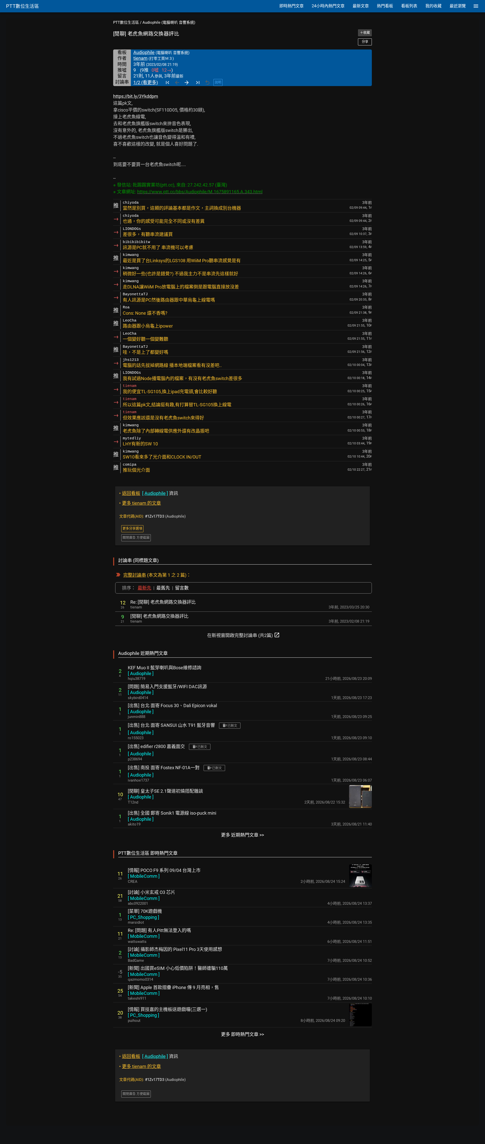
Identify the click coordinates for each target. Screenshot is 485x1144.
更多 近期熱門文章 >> (242, 835)
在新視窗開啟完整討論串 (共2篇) (243, 635)
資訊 (148, 493)
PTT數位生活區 (126, 22)
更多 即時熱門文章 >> (242, 1034)
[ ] (141, 673)
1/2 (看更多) (145, 82)
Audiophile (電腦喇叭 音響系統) (168, 22)
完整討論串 (134, 575)
